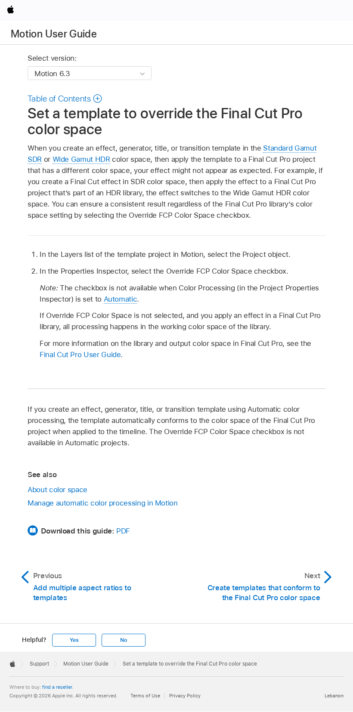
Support (39, 664)
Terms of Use (145, 696)
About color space (57, 489)
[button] (65, 98)
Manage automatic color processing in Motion (103, 503)
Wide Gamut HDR (81, 159)
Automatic (120, 299)
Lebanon (334, 696)
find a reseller (57, 687)
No (123, 640)
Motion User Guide (54, 34)
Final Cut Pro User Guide (80, 354)
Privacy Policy (185, 696)
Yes (74, 640)
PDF (123, 531)
